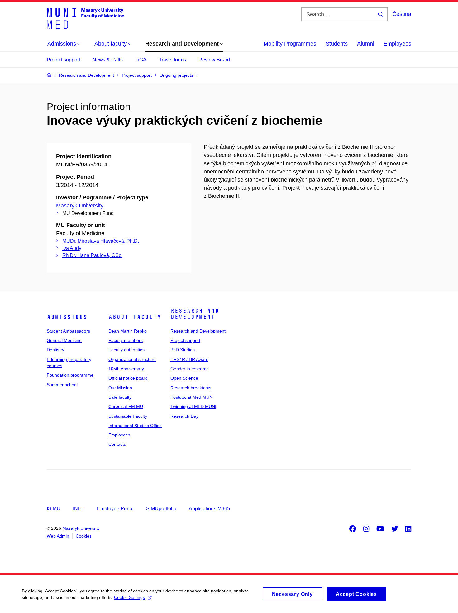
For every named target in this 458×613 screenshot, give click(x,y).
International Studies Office (135, 425)
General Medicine (64, 340)
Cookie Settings (129, 597)
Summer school (62, 384)
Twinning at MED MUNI (193, 406)
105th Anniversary (126, 368)
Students (337, 44)
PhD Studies (182, 349)
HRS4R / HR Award (189, 359)
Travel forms (172, 59)
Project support (63, 59)
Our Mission (120, 387)
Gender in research (189, 368)
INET (78, 508)
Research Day (184, 416)
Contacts (117, 444)
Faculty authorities (126, 349)
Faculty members (125, 340)
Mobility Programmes (290, 44)
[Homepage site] (85, 18)
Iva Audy (71, 248)
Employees (397, 44)
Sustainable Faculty (127, 416)
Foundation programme (70, 374)
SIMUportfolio (161, 508)
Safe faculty (119, 397)
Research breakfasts (190, 387)
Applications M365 (209, 508)
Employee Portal (115, 508)
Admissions (67, 317)
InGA (140, 59)
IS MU (53, 508)
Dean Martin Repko (127, 330)
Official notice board (128, 378)
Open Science (184, 378)
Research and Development (194, 313)
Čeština (401, 14)
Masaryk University (79, 205)
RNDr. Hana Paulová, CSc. (92, 255)
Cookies (84, 535)
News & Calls (108, 59)
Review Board (214, 59)
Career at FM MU (125, 406)
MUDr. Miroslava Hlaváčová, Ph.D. (100, 241)
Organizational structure (132, 359)
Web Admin (58, 535)
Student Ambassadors (68, 330)
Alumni (365, 44)
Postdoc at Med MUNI (192, 397)
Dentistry (55, 349)
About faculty (134, 317)
